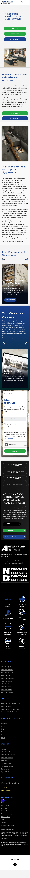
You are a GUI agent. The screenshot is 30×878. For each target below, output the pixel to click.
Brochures (4, 808)
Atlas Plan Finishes (6, 689)
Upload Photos (5, 772)
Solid (2, 732)
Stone (3, 735)
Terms (22, 426)
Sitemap (3, 822)
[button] (3, 800)
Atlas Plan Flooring (15, 484)
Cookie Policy (5, 811)
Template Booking (6, 763)
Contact (3, 749)
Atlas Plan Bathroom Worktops (15, 478)
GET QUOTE (15, 34)
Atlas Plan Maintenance (8, 755)
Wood (3, 737)
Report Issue (5, 769)
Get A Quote (15, 113)
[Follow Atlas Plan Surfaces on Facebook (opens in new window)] (15, 864)
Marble (3, 726)
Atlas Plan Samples (7, 669)
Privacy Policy (10, 428)
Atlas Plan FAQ (5, 752)
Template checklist (7, 766)
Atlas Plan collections (7, 678)
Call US (15, 28)
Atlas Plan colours (6, 675)
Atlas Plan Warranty (7, 757)
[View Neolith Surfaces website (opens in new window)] (15, 571)
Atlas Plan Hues (6, 684)
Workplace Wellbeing (7, 825)
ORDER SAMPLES (15, 39)
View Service (10, 300)
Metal (3, 729)
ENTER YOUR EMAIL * (9, 415)
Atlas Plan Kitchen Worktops (15, 465)
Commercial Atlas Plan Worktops (15, 471)
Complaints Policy (6, 814)
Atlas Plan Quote (6, 667)
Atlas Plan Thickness (7, 692)
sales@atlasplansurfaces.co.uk (10, 788)
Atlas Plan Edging (6, 681)
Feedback (4, 760)
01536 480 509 (6, 791)
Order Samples (15, 118)
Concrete (4, 723)
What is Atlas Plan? (7, 672)
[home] (7, 2)
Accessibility (5, 805)
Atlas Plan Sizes (6, 687)
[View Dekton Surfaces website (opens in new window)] (15, 578)
